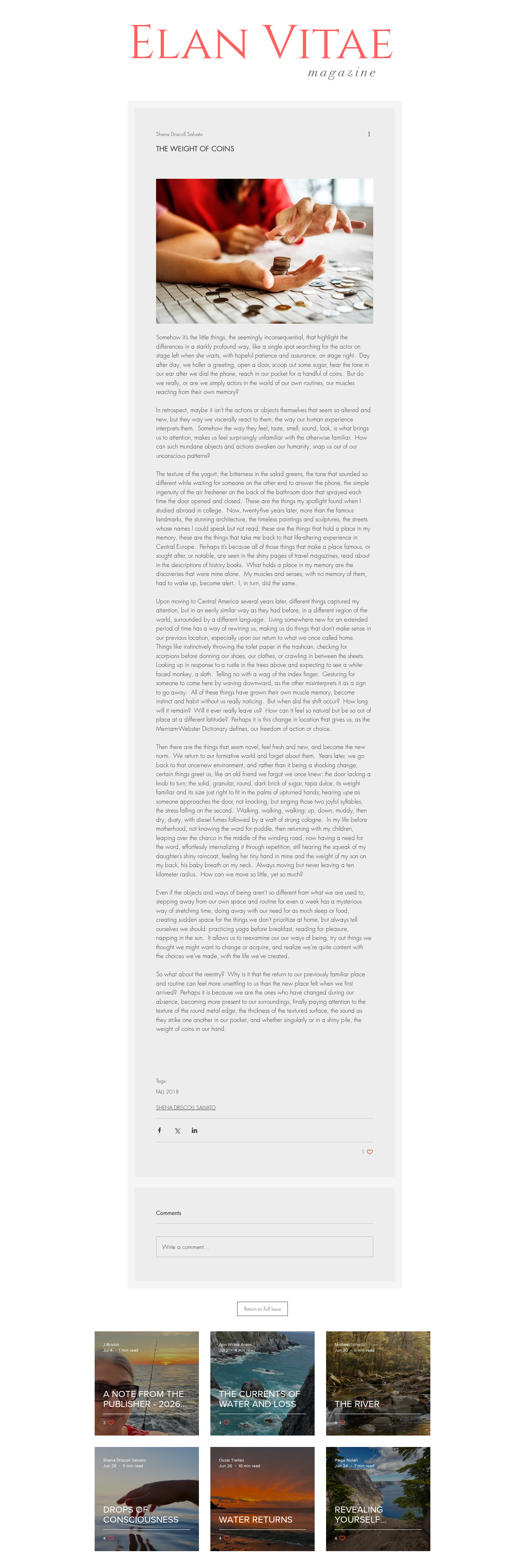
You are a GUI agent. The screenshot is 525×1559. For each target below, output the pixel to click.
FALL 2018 (167, 1092)
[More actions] (369, 134)
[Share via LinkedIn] (194, 1130)
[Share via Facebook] (159, 1130)
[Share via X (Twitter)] (177, 1130)
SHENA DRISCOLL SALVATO (186, 1107)
